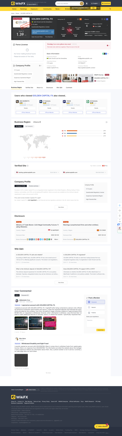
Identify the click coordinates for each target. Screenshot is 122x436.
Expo (82, 401)
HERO (76, 430)
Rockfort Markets (16, 432)
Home (12, 13)
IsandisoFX (91, 432)
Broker (17, 13)
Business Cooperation (17, 403)
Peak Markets (58, 432)
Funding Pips (68, 430)
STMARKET (31, 430)
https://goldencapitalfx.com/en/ (86, 67)
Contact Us (21, 401)
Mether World (59, 430)
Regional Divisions (29, 403)
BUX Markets (82, 432)
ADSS (45, 430)
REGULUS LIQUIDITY (34, 432)
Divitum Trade (15, 430)
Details (26, 108)
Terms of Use (37, 401)
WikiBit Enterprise (63, 401)
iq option (51, 430)
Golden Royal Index (47, 432)
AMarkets (23, 430)
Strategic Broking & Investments (88, 430)
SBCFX (24, 432)
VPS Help (98, 401)
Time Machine (49, 37)
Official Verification (74, 401)
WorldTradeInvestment (70, 432)
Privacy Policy (46, 401)
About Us (13, 401)
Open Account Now (37, 37)
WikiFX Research (89, 401)
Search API (54, 401)
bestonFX (39, 430)
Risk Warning (28, 401)
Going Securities (100, 432)
